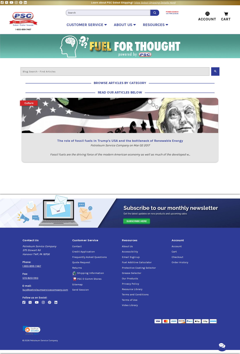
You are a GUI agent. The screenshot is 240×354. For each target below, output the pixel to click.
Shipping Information (90, 273)
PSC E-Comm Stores (89, 278)
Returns (77, 267)
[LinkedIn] (26, 2)
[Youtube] (12, 2)
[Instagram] (17, 2)
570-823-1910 (30, 278)
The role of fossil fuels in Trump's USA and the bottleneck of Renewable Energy (120, 141)
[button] (31, 330)
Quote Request (81, 262)
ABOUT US (123, 24)
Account (177, 246)
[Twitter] (7, 2)
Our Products (130, 278)
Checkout (177, 257)
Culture (28, 103)
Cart (174, 251)
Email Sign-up (131, 257)
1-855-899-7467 (31, 266)
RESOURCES (154, 24)
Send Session (80, 289)
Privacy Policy (130, 283)
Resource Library (132, 289)
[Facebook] (3, 2)
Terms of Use (129, 299)
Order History (180, 262)
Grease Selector (131, 273)
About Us (127, 246)
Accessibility (130, 251)
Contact (77, 246)
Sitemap (77, 284)
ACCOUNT (207, 19)
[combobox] (108, 13)
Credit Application (83, 251)
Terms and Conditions (135, 294)
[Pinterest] (21, 2)
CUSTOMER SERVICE (85, 24)
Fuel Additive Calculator (137, 262)
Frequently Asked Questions (89, 257)
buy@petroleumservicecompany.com (45, 289)
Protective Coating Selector (139, 267)
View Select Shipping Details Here (155, 2)
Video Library (130, 305)
